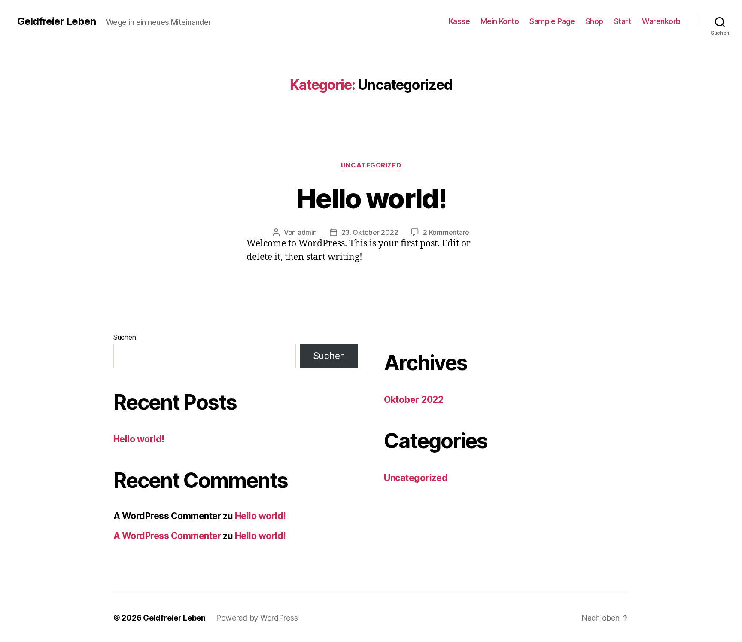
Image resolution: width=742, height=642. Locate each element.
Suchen (124, 337)
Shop (594, 21)
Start (623, 21)
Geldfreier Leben (56, 21)
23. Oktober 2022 (369, 232)
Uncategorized (371, 165)
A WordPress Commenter (167, 535)
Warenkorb (661, 21)
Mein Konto (499, 21)
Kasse (459, 21)
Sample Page (552, 21)
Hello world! (371, 198)
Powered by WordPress (257, 617)
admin (307, 232)
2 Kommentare (446, 232)
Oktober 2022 (414, 399)
